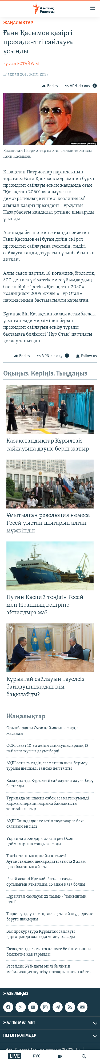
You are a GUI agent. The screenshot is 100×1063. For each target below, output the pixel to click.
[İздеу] (84, 1056)
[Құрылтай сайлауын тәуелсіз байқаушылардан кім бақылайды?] (50, 647)
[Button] (50, 86)
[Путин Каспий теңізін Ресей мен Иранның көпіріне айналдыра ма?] (50, 565)
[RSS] (70, 1007)
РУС (36, 1056)
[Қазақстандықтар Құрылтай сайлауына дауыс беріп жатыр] (50, 409)
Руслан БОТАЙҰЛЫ (21, 64)
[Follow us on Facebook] (8, 1007)
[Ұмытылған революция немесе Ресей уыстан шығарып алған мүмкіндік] (50, 484)
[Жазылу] (82, 1007)
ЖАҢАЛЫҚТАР (18, 23)
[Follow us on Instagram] (45, 1007)
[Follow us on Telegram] (58, 1007)
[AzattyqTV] (60, 1056)
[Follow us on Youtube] (33, 1007)
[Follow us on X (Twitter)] (20, 1007)
